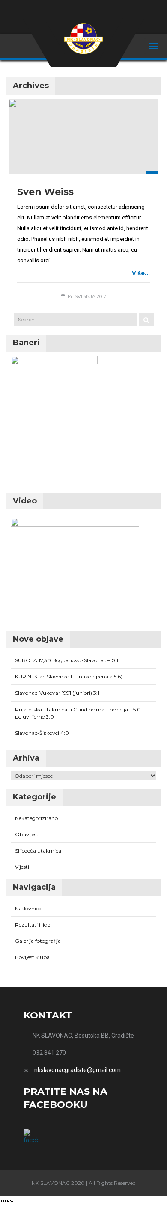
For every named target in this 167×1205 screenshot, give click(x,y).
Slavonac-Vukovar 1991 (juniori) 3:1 (57, 693)
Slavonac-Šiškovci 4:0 (42, 733)
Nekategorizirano (36, 818)
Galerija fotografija (38, 941)
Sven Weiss (45, 192)
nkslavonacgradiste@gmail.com (77, 1069)
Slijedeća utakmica (38, 850)
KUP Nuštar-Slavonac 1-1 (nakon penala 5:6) (68, 676)
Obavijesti (27, 834)
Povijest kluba (32, 957)
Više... (141, 273)
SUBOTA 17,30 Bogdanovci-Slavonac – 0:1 (66, 660)
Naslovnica (28, 908)
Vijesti (22, 867)
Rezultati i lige (32, 924)
